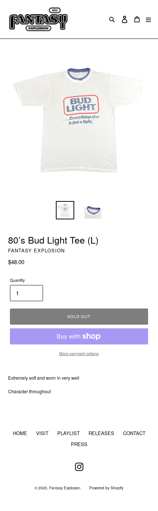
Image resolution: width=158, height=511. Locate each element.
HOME (20, 433)
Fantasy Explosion (64, 487)
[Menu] (148, 19)
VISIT (42, 433)
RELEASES (101, 433)
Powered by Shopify (106, 487)
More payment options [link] (79, 353)
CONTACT (134, 433)
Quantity (17, 280)
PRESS (79, 444)
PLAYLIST (68, 433)
